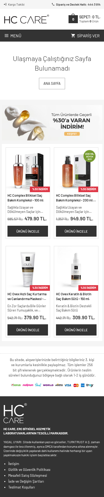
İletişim (13, 464)
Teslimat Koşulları (21, 487)
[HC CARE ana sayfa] (26, 19)
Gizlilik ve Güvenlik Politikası (29, 469)
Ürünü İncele (27, 231)
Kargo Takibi (16, 4)
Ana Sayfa (52, 83)
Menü (15, 35)
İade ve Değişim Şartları (26, 481)
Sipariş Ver (88, 35)
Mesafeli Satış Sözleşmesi (27, 475)
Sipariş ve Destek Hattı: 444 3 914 (78, 4)
